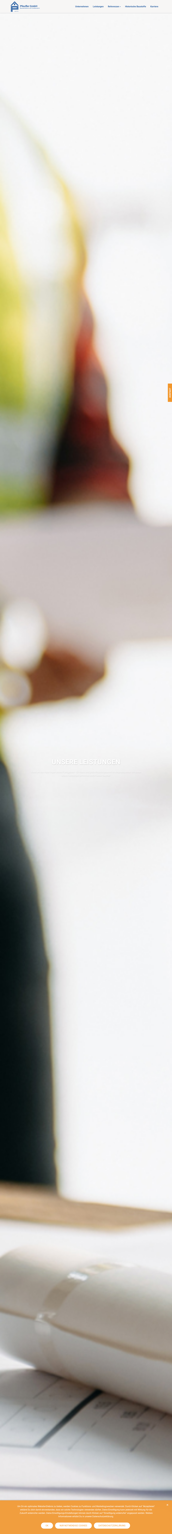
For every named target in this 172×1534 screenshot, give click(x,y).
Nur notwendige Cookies (73, 1525)
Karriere (154, 6)
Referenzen (113, 6)
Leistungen (98, 6)
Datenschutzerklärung (112, 1525)
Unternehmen (82, 6)
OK (47, 1525)
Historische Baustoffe (135, 6)
